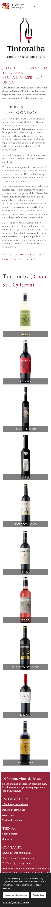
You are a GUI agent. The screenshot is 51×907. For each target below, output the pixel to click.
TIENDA (9, 828)
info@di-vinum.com (20, 853)
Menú (46, 6)
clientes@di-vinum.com (22, 858)
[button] (35, 6)
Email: (6, 858)
